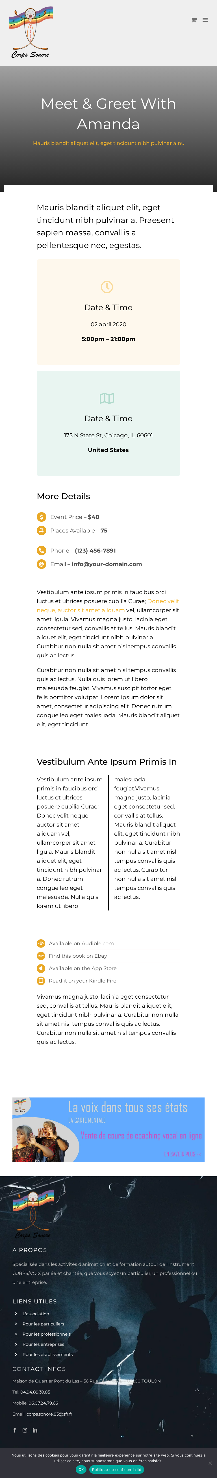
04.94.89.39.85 (35, 1392)
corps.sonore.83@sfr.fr (49, 1414)
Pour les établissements (48, 1354)
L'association (36, 1313)
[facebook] (14, 1430)
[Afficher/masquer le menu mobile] (206, 20)
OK (81, 1469)
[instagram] (25, 1430)
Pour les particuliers (43, 1324)
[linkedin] (35, 1430)
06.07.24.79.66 (43, 1403)
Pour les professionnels (47, 1334)
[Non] (210, 1463)
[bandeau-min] (108, 1100)
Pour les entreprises (43, 1344)
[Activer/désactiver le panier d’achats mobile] (194, 20)
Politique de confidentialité (116, 1469)
